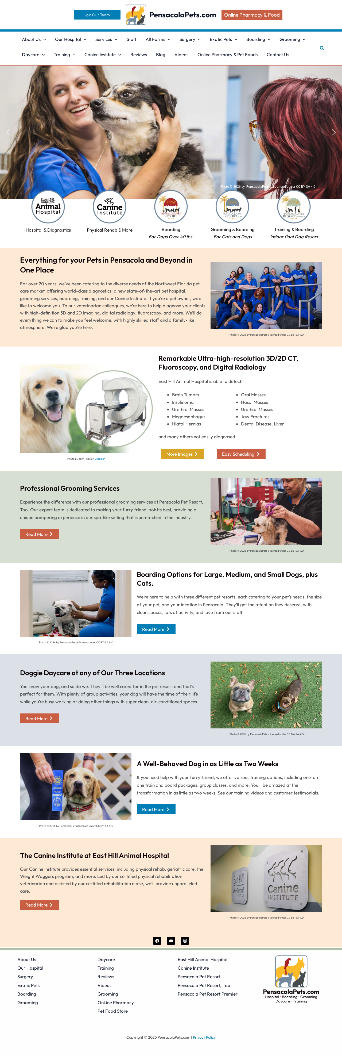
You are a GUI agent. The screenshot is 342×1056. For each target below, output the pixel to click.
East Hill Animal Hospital (202, 959)
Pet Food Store (113, 1011)
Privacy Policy (204, 1037)
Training (106, 968)
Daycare (106, 959)
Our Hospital (30, 968)
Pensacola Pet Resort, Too (204, 985)
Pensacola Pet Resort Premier (208, 994)
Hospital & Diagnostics (48, 230)
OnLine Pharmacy (116, 1002)
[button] (97, 15)
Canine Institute (193, 968)
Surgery (25, 976)
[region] (171, 132)
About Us (26, 959)
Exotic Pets (28, 985)
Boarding (26, 994)
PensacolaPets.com (182, 14)
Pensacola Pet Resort (199, 976)
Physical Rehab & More (110, 230)
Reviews (106, 976)
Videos (104, 985)
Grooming (27, 1002)
